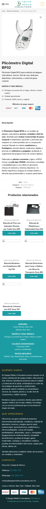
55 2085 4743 (15, 470)
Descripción (7, 123)
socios (21, 501)
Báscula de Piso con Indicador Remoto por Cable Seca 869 (11, 226)
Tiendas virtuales (32, 501)
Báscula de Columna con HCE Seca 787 (12, 307)
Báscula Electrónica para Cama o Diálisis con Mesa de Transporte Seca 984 (34, 267)
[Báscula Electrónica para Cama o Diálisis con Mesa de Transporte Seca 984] (34, 249)
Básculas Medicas (13, 11)
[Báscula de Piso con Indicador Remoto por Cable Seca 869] (11, 208)
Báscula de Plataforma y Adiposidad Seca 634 (34, 226)
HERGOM (26, 187)
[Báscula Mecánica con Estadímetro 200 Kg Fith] (11, 249)
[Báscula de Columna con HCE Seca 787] (11, 292)
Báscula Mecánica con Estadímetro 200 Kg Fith (11, 266)
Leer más (12, 233)
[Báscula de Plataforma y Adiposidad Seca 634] (34, 208)
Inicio (3, 11)
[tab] (23, 123)
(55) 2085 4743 (17, 475)
